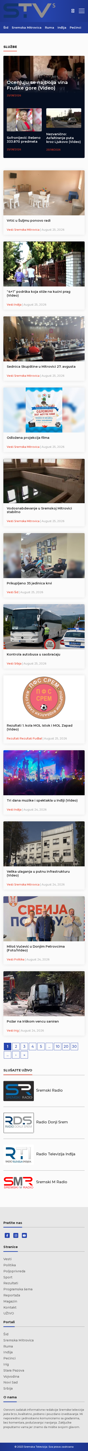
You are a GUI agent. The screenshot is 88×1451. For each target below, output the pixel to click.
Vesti (7, 1259)
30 (74, 1046)
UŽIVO (8, 1313)
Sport (7, 1277)
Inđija (62, 27)
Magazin (10, 1301)
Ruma (49, 27)
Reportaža (11, 1295)
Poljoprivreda (14, 1271)
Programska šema (17, 1289)
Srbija (8, 1388)
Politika (9, 1265)
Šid (5, 27)
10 (58, 1046)
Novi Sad (10, 1382)
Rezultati (10, 1283)
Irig (6, 1364)
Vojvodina (11, 1376)
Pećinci (75, 27)
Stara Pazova (13, 1370)
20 (66, 1046)
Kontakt (9, 1307)
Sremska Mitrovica (27, 27)
